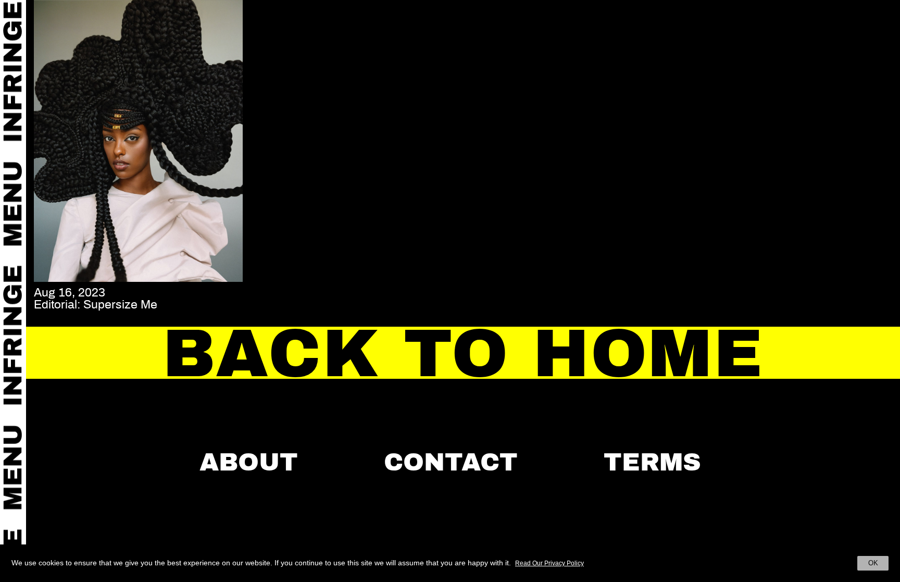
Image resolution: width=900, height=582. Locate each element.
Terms (652, 462)
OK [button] (873, 563)
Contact (451, 462)
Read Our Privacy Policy (549, 563)
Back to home (463, 353)
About (248, 462)
